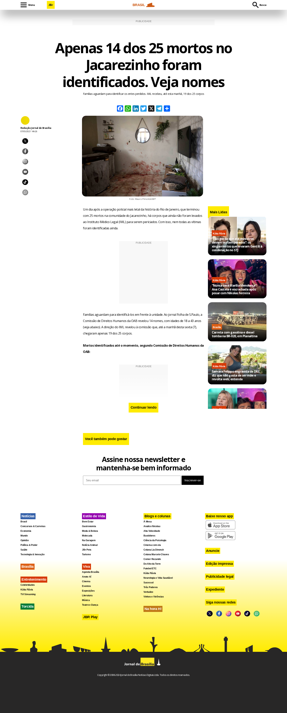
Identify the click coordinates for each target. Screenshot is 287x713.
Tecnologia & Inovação (32, 554)
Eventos (86, 586)
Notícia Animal (90, 545)
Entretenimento (33, 579)
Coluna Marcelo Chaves (156, 554)
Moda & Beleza (90, 531)
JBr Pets (86, 549)
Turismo (86, 554)
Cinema (86, 581)
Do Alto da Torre (152, 563)
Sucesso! (149, 582)
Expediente (215, 589)
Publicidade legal (220, 576)
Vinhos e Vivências (154, 596)
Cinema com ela (152, 545)
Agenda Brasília (90, 572)
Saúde (23, 549)
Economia (25, 531)
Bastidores (149, 535)
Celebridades (27, 585)
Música (86, 600)
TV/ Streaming (28, 594)
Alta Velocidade (152, 531)
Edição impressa (219, 564)
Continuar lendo (144, 407)
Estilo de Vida (94, 516)
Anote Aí (86, 576)
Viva (86, 567)
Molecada (87, 535)
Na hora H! (152, 609)
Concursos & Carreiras (32, 526)
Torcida (27, 606)
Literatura (87, 595)
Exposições (88, 590)
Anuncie (212, 551)
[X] (151, 109)
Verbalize (148, 592)
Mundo (24, 535)
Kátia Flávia (219, 233)
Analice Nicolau (152, 526)
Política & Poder (28, 545)
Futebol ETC (150, 568)
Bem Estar (88, 521)
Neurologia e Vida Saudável (158, 578)
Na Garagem (89, 540)
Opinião (24, 540)
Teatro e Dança (90, 605)
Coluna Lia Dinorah (154, 549)
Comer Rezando (152, 559)
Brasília (217, 327)
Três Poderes (151, 587)
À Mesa (148, 521)
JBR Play (90, 617)
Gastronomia (89, 526)
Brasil (23, 521)
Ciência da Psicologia (155, 540)
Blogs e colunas (157, 516)
